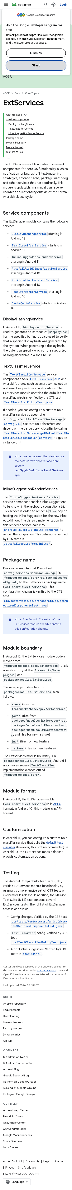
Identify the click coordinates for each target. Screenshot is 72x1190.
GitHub (7, 1040)
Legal (46, 1161)
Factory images (12, 1028)
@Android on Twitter (15, 1057)
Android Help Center (15, 1110)
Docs (17, 93)
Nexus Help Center (14, 1122)
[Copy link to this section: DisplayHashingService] (47, 319)
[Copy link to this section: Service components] (52, 213)
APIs (45, 379)
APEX (57, 804)
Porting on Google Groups (19, 1094)
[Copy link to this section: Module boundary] (46, 648)
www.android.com (14, 1129)
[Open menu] (6, 4)
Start (36, 65)
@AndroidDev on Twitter (18, 1063)
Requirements (11, 1010)
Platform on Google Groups (19, 1081)
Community (33, 1161)
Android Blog (11, 1069)
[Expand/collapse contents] (25, 115)
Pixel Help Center (13, 1116)
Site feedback (27, 1167)
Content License (46, 970)
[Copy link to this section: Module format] (40, 791)
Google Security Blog (16, 1075)
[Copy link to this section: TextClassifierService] (44, 366)
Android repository (14, 1003)
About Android (12, 1161)
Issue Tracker (11, 1147)
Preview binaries (12, 1022)
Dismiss (36, 53)
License (58, 1161)
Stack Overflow (12, 1141)
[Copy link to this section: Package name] (39, 560)
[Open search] (46, 4)
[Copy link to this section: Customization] (39, 830)
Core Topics (32, 93)
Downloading (11, 1016)
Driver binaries (11, 1034)
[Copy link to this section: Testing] (23, 873)
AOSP (6, 93)
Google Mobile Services (17, 1135)
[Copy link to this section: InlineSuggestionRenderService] (61, 489)
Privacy (9, 1167)
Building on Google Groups (19, 1088)
